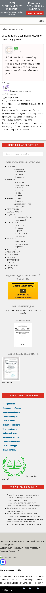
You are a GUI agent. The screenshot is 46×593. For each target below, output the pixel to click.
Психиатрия (19, 188)
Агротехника (19, 169)
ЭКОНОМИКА (12, 257)
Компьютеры (19, 225)
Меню (41, 20)
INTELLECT (10, 263)
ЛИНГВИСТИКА (12, 255)
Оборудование (20, 241)
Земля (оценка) (20, 220)
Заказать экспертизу (35, 13)
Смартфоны (19, 231)
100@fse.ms (34, 8)
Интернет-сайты (21, 233)
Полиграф (18, 196)
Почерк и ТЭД (20, 201)
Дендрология (19, 177)
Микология (19, 174)
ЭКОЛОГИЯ (11, 166)
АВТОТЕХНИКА (12, 249)
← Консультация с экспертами (12, 29)
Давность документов (23, 204)
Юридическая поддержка (23, 145)
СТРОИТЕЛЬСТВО (13, 209)
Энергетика (19, 247)
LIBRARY (10, 268)
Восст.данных (20, 236)
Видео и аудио (20, 206)
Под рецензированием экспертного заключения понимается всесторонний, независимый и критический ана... (25, 521)
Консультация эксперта (23, 487)
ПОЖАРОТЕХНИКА (13, 252)
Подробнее (5, 586)
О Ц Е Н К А (11, 215)
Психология (19, 190)
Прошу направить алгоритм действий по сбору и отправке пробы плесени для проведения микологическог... (24, 497)
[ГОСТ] (23, 346)
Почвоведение (20, 172)
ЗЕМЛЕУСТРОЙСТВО (14, 212)
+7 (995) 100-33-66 (34, 6)
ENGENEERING (12, 239)
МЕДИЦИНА (11, 180)
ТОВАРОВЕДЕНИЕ (13, 260)
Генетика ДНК (20, 182)
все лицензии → (8, 383)
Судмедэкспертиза (22, 185)
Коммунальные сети (22, 244)
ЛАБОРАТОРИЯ (12, 265)
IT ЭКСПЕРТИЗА (12, 223)
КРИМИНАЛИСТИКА (14, 198)
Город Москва (8, 404)
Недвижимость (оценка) (23, 217)
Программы (19, 228)
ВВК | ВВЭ (18, 193)
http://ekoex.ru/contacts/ (21, 129)
